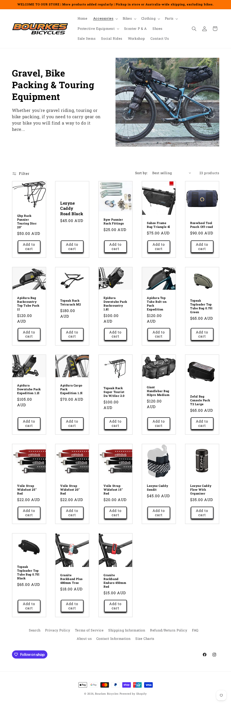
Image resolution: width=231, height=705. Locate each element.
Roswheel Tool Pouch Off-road (201, 225)
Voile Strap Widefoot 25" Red (27, 489)
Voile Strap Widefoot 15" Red (113, 489)
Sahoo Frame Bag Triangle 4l (158, 225)
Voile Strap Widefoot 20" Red (70, 489)
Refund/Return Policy (168, 630)
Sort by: (141, 173)
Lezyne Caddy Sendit (157, 488)
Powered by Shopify (133, 693)
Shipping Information (127, 630)
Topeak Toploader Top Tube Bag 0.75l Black (28, 572)
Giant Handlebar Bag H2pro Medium (158, 391)
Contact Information (113, 638)
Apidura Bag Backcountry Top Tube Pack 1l (28, 303)
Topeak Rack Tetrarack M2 (70, 302)
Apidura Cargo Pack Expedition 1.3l (71, 389)
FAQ (195, 630)
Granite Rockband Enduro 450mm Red (115, 581)
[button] (105, 19)
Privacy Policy (57, 630)
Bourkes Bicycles (107, 693)
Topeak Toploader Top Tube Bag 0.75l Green (201, 306)
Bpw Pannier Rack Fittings (114, 221)
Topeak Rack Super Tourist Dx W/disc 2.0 (114, 392)
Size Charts (144, 638)
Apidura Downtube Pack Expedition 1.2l (29, 389)
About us (84, 638)
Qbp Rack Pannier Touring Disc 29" (27, 221)
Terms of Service (89, 630)
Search (35, 630)
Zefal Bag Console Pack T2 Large (200, 400)
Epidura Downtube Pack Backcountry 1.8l (115, 303)
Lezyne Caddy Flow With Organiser (200, 489)
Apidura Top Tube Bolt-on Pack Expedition (156, 303)
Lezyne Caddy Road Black (71, 208)
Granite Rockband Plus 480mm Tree (71, 579)
